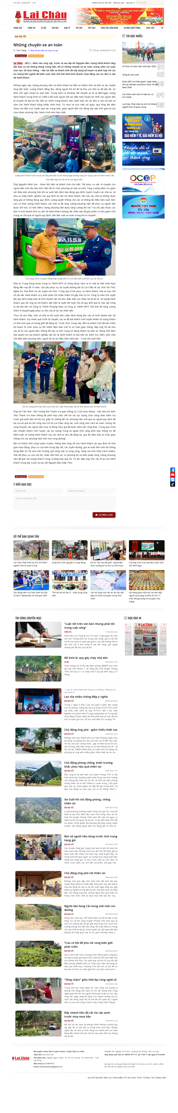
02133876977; (48, 1063)
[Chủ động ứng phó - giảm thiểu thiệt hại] (38, 741)
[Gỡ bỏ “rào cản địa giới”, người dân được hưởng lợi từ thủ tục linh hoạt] (108, 550)
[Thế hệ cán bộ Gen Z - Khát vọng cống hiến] (70, 580)
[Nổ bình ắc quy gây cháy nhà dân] (38, 669)
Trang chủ (17, 27)
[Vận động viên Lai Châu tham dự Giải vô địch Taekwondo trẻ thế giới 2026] (31, 580)
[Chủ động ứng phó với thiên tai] (38, 884)
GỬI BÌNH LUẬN (105, 515)
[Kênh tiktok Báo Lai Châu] (172, 484)
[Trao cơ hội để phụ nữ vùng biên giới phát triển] (38, 954)
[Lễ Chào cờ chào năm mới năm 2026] (143, 52)
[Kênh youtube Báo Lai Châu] (172, 474)
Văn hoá (55, 27)
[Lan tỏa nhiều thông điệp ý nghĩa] (38, 701)
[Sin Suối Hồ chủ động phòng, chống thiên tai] (38, 810)
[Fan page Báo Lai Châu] (172, 469)
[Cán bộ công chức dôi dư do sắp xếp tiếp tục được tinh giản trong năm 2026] (108, 580)
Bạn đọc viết (20, 36)
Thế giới (79, 27)
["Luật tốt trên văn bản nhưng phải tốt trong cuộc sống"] (38, 635)
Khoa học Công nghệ (109, 27)
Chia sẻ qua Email (37, 56)
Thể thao (91, 27)
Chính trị (31, 27)
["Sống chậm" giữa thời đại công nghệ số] (38, 990)
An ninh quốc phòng (132, 27)
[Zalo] (172, 479)
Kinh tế (67, 27)
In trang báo (21, 56)
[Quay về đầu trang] (172, 1106)
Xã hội (43, 27)
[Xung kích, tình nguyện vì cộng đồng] (70, 550)
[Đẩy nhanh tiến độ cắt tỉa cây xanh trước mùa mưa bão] (38, 1023)
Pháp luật (150, 27)
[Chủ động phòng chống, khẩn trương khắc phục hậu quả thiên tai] (38, 774)
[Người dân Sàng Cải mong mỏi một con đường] (38, 917)
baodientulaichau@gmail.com (50, 1066)
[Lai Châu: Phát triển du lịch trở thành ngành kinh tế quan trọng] (31, 550)
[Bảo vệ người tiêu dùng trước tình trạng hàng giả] (38, 847)
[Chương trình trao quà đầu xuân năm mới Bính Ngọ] (147, 550)
